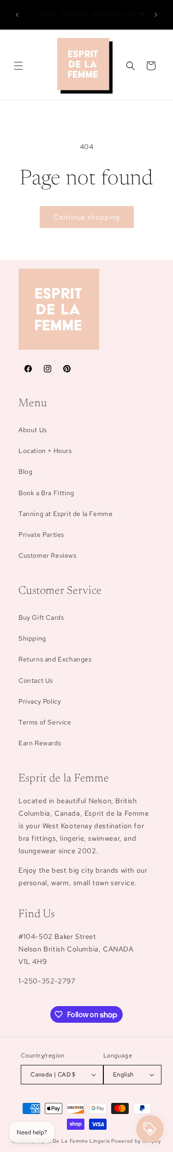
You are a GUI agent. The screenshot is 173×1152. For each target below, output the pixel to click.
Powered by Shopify (136, 1141)
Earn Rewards (39, 743)
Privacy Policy (39, 701)
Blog (25, 471)
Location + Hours (45, 451)
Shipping (32, 638)
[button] (18, 66)
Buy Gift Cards (41, 617)
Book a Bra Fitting (46, 493)
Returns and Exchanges (55, 659)
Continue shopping (87, 217)
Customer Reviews (47, 555)
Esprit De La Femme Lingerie (73, 1141)
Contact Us (35, 680)
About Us (32, 430)
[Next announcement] (156, 15)
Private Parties (41, 534)
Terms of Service (45, 722)
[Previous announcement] (17, 15)
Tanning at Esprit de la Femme (65, 514)
